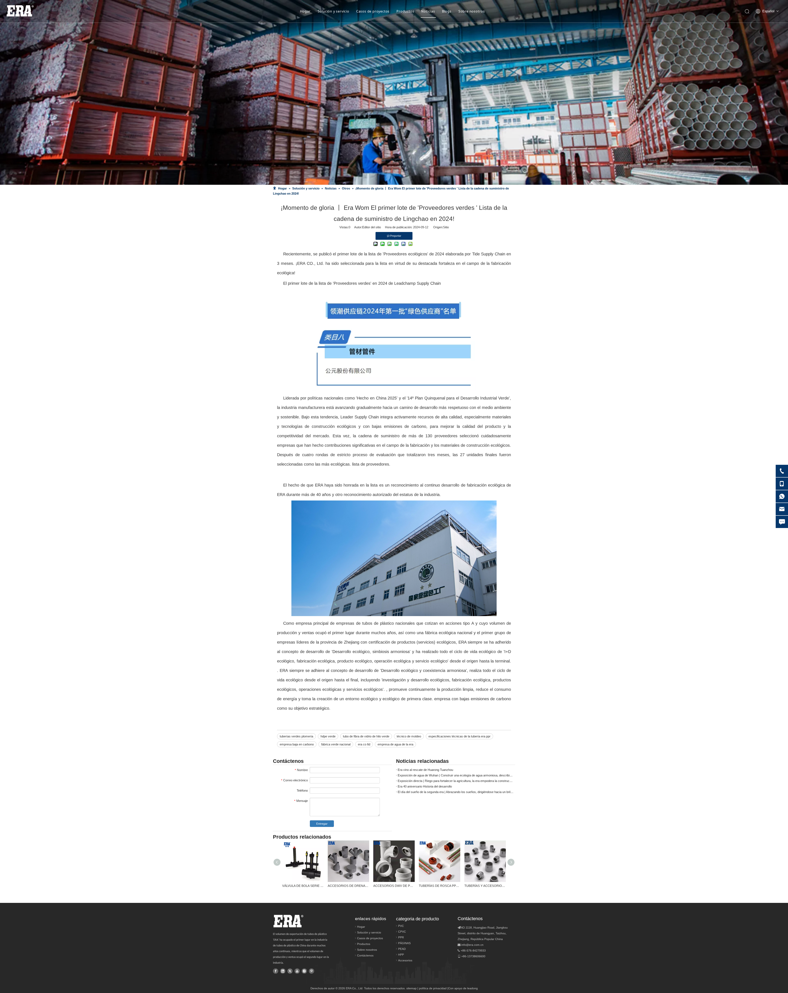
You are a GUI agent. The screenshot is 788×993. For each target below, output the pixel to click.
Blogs (446, 11)
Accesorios (405, 960)
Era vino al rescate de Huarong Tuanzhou (425, 769)
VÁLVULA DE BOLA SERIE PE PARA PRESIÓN (303, 885)
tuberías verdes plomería (296, 736)
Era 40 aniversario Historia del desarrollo (425, 786)
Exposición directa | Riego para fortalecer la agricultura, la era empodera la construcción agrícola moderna (455, 781)
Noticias (428, 11)
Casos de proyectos (372, 11)
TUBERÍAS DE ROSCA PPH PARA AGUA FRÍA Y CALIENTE (439, 885)
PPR (401, 937)
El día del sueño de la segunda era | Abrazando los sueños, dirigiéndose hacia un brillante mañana (455, 792)
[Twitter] (290, 971)
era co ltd (364, 744)
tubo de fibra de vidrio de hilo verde (366, 736)
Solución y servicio (333, 11)
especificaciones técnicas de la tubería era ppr (459, 736)
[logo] (288, 921)
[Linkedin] (282, 971)
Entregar (322, 823)
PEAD (402, 949)
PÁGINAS (404, 943)
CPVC (402, 931)
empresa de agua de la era (395, 744)
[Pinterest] (311, 971)
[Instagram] (304, 971)
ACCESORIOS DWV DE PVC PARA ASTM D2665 (394, 885)
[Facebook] (275, 971)
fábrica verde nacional (335, 744)
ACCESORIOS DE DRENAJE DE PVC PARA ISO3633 (348, 885)
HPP (401, 954)
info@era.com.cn (472, 944)
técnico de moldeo (409, 736)
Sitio (446, 227)
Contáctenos (365, 955)
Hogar (305, 11)
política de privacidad (433, 988)
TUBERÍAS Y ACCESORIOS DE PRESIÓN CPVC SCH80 (485, 885)
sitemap (411, 988)
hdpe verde (328, 736)
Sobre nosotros (471, 11)
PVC (401, 926)
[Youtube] (297, 971)
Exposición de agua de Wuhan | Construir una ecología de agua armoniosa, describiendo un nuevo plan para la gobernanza (455, 775)
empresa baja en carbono (297, 744)
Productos (405, 11)
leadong (472, 988)
